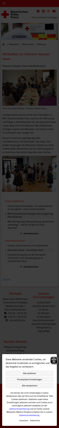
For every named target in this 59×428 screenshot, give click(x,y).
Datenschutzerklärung (19, 409)
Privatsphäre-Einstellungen (29, 379)
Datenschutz (35, 420)
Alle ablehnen (29, 373)
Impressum (23, 420)
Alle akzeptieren (29, 385)
